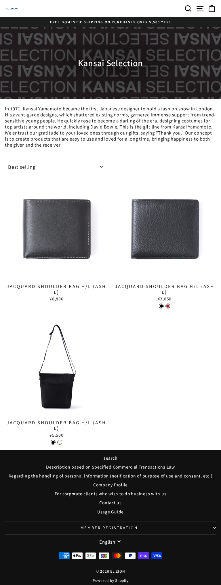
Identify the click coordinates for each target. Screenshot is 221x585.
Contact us (110, 502)
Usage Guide (110, 512)
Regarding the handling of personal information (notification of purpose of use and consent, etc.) (111, 476)
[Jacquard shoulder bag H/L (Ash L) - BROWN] (168, 306)
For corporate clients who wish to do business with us (111, 493)
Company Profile (110, 485)
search (111, 458)
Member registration (109, 527)
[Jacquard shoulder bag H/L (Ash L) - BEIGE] (60, 442)
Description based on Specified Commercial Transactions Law (110, 467)
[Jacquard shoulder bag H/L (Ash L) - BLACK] (161, 306)
